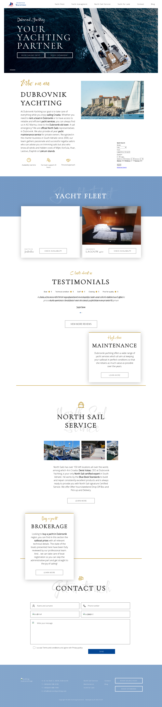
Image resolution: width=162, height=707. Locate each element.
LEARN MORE (114, 375)
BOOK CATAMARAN (59, 55)
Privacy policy (77, 647)
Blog (153, 4)
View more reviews (81, 324)
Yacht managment (79, 4)
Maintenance (89, 684)
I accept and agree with (59, 647)
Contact (140, 4)
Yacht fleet (60, 4)
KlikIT (101, 700)
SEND (101, 651)
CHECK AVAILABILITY (53, 251)
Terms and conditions (51, 647)
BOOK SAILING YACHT (30, 55)
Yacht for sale (124, 4)
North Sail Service (102, 4)
